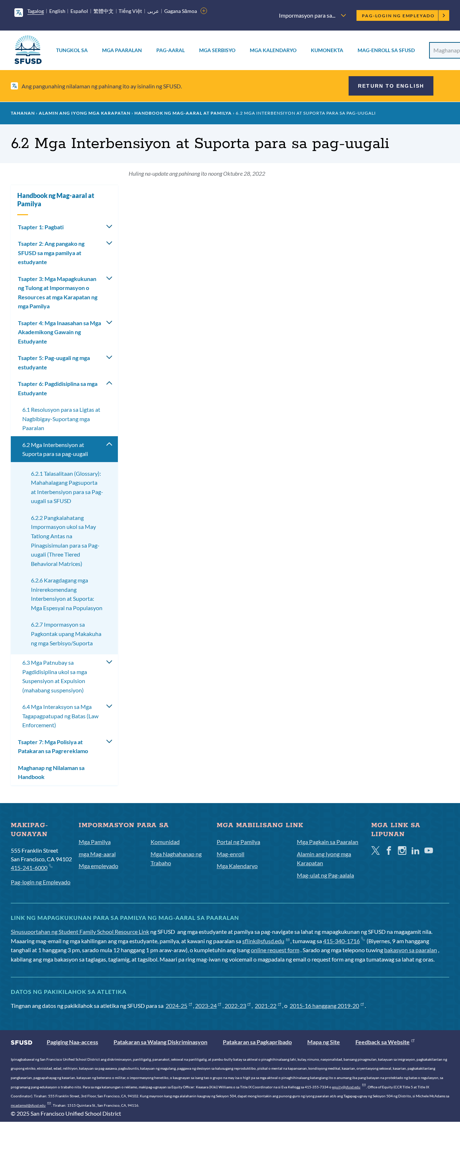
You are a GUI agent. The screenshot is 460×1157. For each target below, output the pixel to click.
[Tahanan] (28, 50)
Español (79, 11)
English (57, 11)
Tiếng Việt (130, 11)
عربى (153, 11)
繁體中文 (103, 11)
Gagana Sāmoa (180, 11)
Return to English (391, 86)
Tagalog (35, 11)
